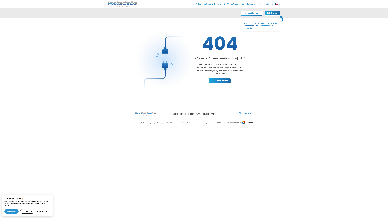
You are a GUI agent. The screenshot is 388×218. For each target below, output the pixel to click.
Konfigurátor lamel (251, 13)
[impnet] (247, 123)
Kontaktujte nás (251, 26)
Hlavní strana (222, 81)
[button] (266, 4)
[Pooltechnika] (122, 4)
